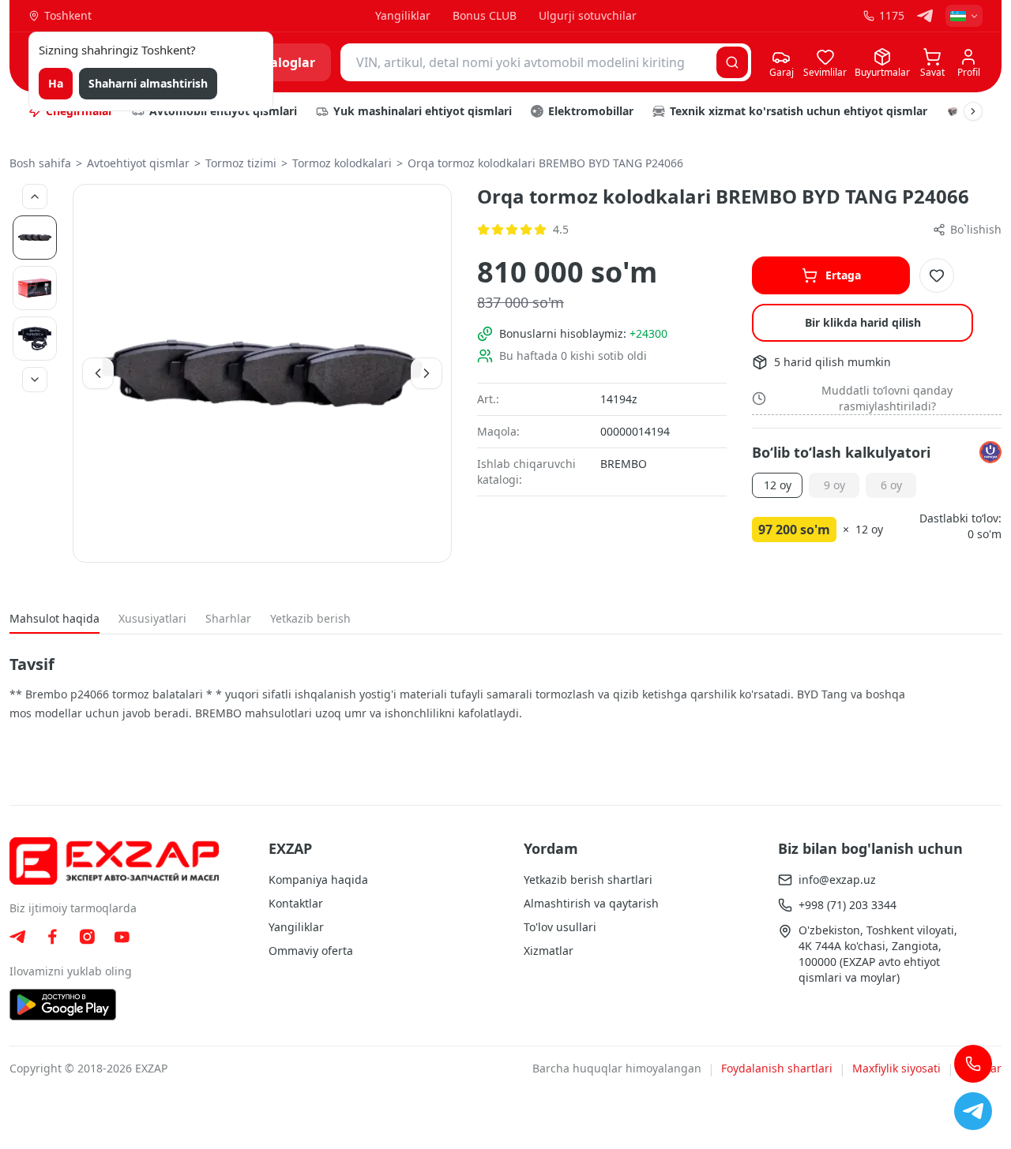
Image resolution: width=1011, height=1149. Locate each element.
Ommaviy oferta (311, 950)
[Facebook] (52, 937)
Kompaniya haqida (318, 879)
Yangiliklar (402, 15)
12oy (777, 484)
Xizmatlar (548, 950)
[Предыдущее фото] (34, 196)
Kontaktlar (296, 903)
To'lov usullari (560, 926)
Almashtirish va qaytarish (591, 903)
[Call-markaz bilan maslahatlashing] (973, 1064)
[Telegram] (925, 15)
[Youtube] (122, 937)
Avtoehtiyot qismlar (138, 162)
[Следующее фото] (34, 379)
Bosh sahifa (40, 162)
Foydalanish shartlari (776, 1068)
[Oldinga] (973, 111)
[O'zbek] (964, 16)
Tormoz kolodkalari (342, 162)
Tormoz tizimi (240, 162)
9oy (834, 484)
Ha (55, 83)
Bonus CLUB (485, 15)
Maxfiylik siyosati (896, 1068)
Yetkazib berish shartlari (588, 879)
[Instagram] (87, 937)
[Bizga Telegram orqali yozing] (973, 1111)
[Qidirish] (732, 62)
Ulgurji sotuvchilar (588, 15)
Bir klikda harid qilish (863, 322)
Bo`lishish (976, 229)
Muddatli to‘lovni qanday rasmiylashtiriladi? (887, 398)
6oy (891, 484)
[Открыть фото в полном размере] (262, 373)
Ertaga (843, 275)
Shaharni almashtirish (148, 83)
